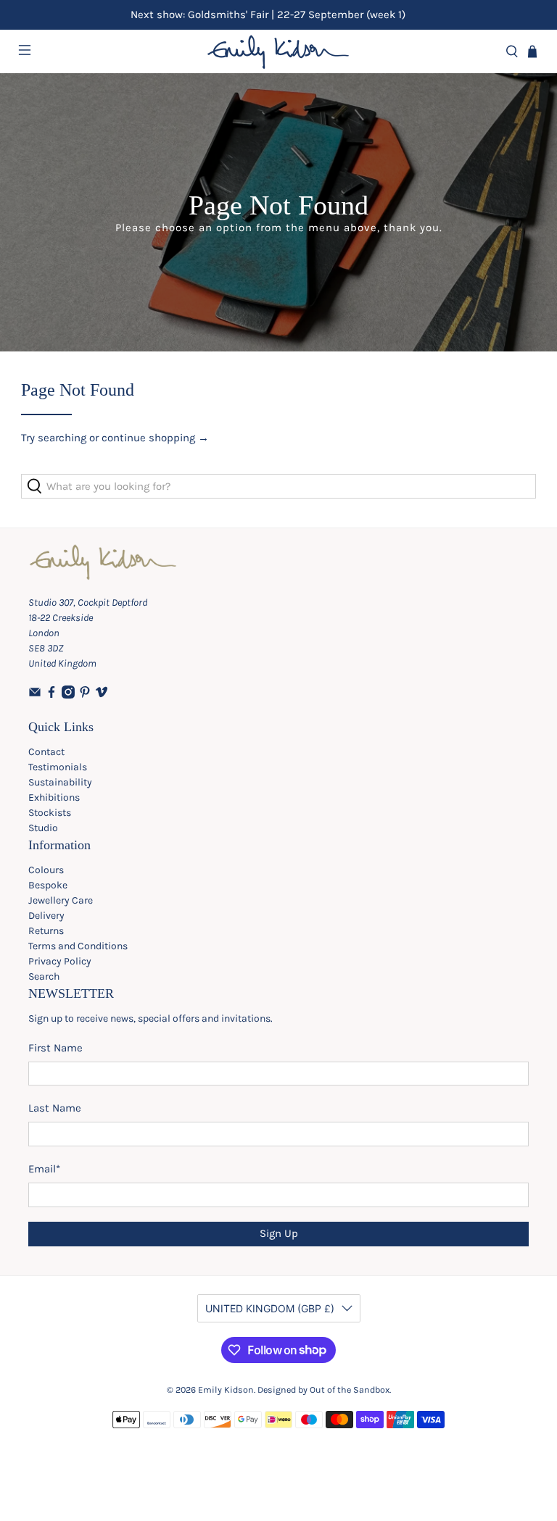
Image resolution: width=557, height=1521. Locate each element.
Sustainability (60, 782)
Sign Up (279, 1233)
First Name (55, 1047)
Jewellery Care (60, 900)
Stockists (49, 813)
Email (44, 1168)
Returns (46, 931)
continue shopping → (155, 437)
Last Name (54, 1107)
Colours (46, 870)
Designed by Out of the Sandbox (323, 1390)
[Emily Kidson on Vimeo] (101, 695)
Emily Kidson (226, 1390)
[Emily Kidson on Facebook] (51, 695)
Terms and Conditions (78, 946)
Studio (43, 828)
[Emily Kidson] (278, 51)
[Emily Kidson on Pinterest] (84, 695)
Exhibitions (54, 797)
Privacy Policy (59, 961)
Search (43, 976)
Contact (46, 752)
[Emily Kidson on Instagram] (68, 695)
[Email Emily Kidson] (34, 695)
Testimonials (57, 767)
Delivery (46, 915)
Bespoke (47, 885)
